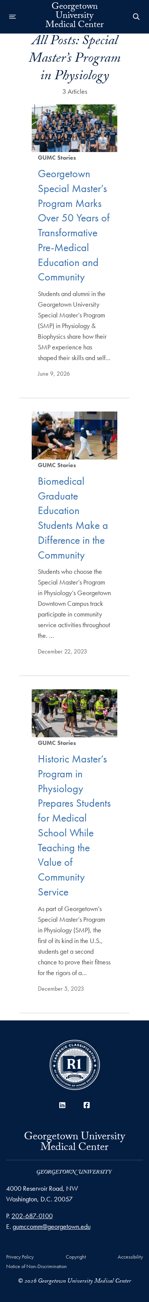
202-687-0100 (32, 1215)
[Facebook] (86, 1105)
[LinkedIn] (62, 1105)
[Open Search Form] (136, 16)
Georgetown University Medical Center (74, 16)
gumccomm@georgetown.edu (52, 1226)
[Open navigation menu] (12, 16)
